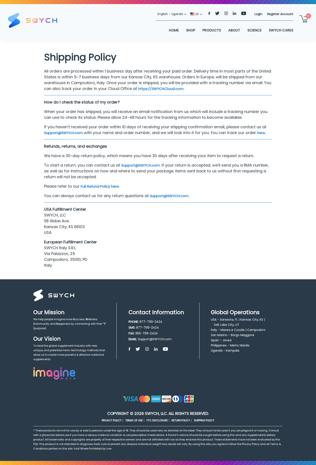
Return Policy (181, 420)
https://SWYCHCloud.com (161, 88)
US (196, 14)
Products (211, 30)
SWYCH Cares (281, 30)
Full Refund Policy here (100, 186)
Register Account (280, 14)
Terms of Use (134, 420)
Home (174, 30)
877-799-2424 (151, 322)
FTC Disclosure (157, 420)
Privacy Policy (111, 420)
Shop (190, 30)
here (261, 132)
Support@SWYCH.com (63, 132)
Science (254, 30)
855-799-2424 (146, 333)
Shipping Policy (204, 420)
